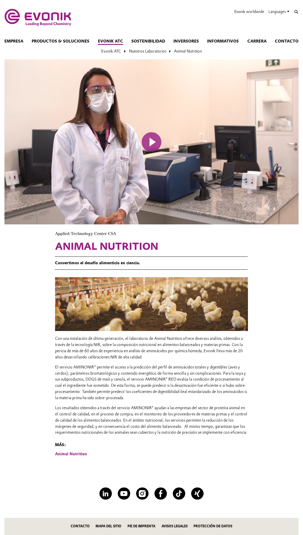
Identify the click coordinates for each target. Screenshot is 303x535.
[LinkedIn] (105, 493)
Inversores (186, 41)
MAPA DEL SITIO (108, 526)
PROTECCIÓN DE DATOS (213, 526)
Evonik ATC (110, 41)
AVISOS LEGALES (175, 526)
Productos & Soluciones (60, 41)
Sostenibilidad (148, 41)
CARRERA (257, 41)
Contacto (287, 41)
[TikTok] (179, 493)
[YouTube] (124, 493)
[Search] (296, 11)
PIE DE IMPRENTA (141, 526)
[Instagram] (142, 493)
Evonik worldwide (249, 11)
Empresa (13, 41)
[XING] (197, 493)
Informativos (223, 41)
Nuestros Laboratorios (147, 51)
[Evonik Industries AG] (37, 17)
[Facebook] (160, 493)
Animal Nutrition (188, 51)
